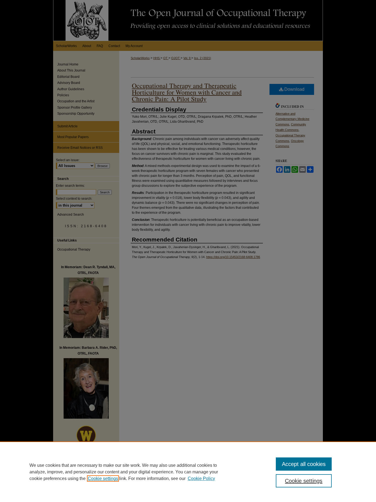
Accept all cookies (304, 464)
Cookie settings (103, 478)
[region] (188, 471)
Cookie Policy (201, 478)
